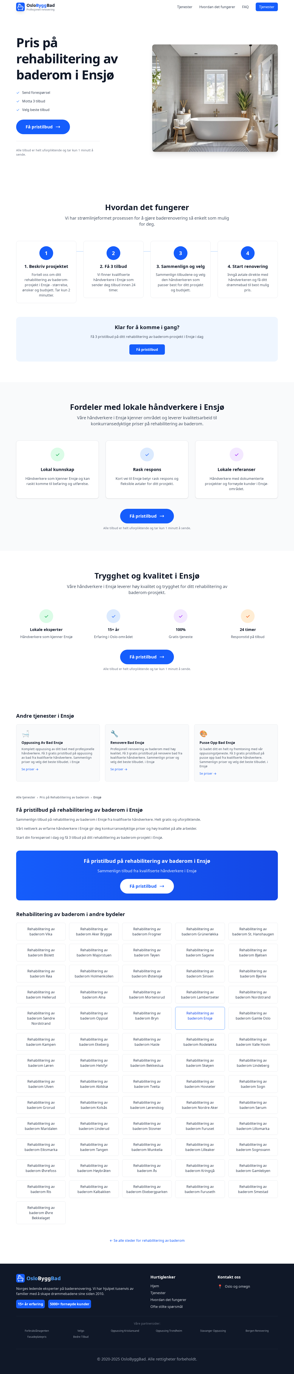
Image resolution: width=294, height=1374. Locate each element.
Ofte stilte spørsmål (166, 1306)
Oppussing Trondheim (169, 1331)
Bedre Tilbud (80, 1337)
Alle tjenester (25, 797)
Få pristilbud (39, 127)
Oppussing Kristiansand (125, 1331)
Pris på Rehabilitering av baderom (64, 797)
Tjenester (184, 7)
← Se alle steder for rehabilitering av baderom (147, 1240)
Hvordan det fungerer (217, 7)
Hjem (154, 1286)
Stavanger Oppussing (213, 1331)
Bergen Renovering (257, 1331)
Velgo (80, 1331)
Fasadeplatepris (36, 1337)
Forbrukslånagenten (37, 1331)
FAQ (245, 7)
